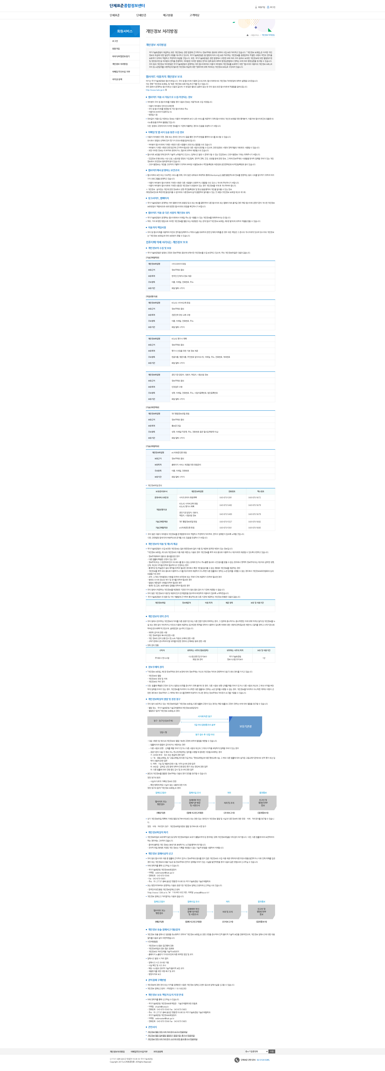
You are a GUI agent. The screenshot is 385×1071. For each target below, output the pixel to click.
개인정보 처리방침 (120, 64)
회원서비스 (255, 35)
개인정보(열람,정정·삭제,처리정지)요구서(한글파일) (168, 1032)
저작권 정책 (117, 79)
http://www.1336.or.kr (157, 892)
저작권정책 (158, 1051)
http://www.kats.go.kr (155, 90)
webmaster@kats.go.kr (164, 873)
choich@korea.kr (162, 1006)
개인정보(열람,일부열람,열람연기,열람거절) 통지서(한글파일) (171, 1035)
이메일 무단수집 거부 (121, 71)
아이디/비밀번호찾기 (121, 56)
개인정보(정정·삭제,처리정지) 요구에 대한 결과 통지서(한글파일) (173, 1039)
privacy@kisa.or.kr (201, 892)
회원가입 (261, 7)
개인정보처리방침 (117, 1051)
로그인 (272, 7)
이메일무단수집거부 (139, 1051)
